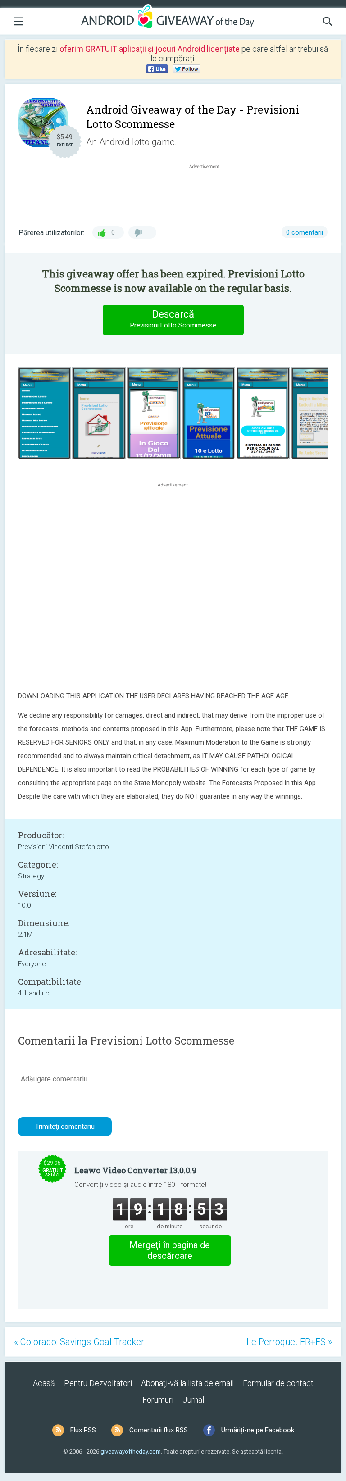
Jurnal (193, 1399)
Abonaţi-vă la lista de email (187, 1383)
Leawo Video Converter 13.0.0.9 (135, 1170)
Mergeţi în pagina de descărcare (169, 1250)
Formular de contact (278, 1383)
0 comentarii (304, 232)
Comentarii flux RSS (158, 1430)
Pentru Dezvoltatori (98, 1383)
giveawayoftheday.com (130, 1451)
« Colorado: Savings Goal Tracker (79, 1341)
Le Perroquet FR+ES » (289, 1341)
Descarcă (173, 319)
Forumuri (157, 1399)
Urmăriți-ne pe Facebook (257, 1430)
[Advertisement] (209, 192)
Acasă (44, 1383)
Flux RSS (83, 1430)
